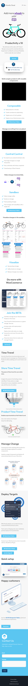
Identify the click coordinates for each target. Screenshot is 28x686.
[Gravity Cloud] (3, 5)
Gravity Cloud (10, 5)
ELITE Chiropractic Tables (13, 617)
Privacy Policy (13, 679)
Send (4, 670)
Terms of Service (14, 681)
